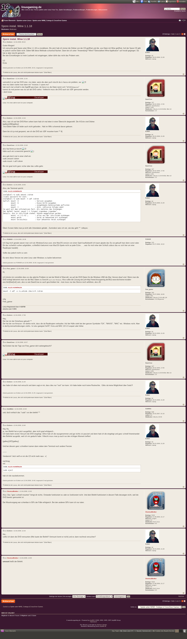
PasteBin (153, 1)
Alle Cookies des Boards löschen (163, 631)
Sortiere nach (91, 596)
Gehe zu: (134, 607)
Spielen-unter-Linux (24, 20)
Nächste (181, 596)
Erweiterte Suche (180, 11)
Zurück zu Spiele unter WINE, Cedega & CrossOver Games (23, 606)
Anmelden (182, 1)
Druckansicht (180, 20)
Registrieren (172, 1)
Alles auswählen (15, 191)
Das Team (115, 631)
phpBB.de (103, 626)
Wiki (137, 1)
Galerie (162, 1)
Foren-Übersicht (9, 20)
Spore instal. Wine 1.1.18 (16, 26)
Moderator (13, 29)
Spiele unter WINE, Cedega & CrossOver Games (50, 20)
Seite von (175, 34)
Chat (145, 1)
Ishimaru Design (102, 624)
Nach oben (183, 74)
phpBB (92, 620)
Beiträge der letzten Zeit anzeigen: (60, 596)
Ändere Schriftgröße (184, 20)
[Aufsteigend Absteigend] (121, 596)
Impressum (93, 621)
